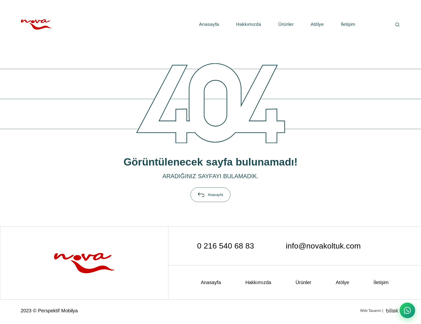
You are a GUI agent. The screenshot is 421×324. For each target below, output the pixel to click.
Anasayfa (209, 24)
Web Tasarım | (371, 310)
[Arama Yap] (397, 24)
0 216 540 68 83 (225, 245)
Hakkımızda (248, 24)
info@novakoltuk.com (323, 245)
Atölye (317, 24)
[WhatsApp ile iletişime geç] (407, 310)
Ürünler (286, 24)
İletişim (348, 24)
